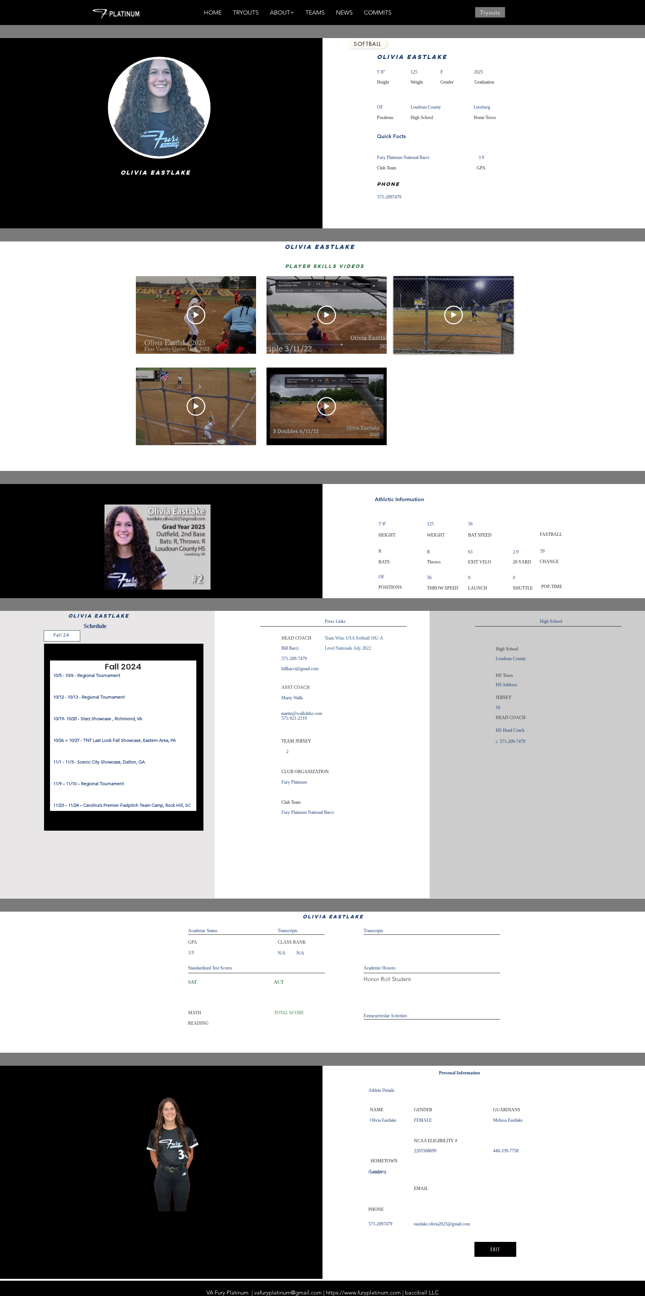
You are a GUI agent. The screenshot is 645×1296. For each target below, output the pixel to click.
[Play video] (196, 315)
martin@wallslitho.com (301, 713)
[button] (282, 12)
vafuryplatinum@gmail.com (288, 1292)
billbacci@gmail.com (299, 668)
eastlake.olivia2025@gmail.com (442, 1224)
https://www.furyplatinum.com (363, 1292)
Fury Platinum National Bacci (403, 157)
